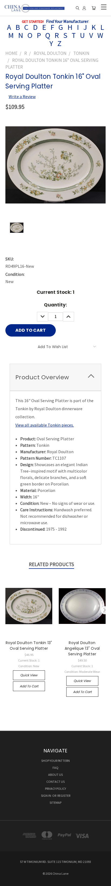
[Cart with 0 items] (93, 8)
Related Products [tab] (51, 564)
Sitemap (55, 803)
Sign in (46, 796)
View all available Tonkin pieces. (44, 425)
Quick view (28, 675)
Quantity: (55, 305)
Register (63, 796)
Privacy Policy (55, 789)
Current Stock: (55, 292)
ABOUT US (55, 775)
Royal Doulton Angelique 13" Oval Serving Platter (82, 648)
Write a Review (22, 96)
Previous (6, 610)
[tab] (55, 377)
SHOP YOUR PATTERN (55, 761)
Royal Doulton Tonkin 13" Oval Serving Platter (29, 645)
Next (105, 610)
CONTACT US (55, 782)
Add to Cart (29, 686)
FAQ (55, 768)
